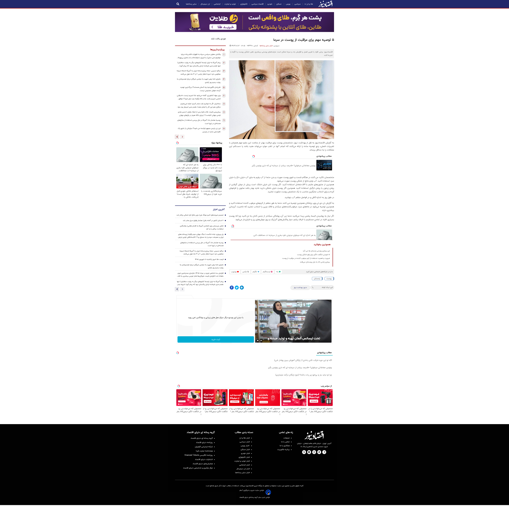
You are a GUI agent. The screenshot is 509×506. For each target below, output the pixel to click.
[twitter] (319, 452)
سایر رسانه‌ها (191, 4)
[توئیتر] (237, 288)
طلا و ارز (309, 4)
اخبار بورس (245, 445)
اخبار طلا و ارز (244, 438)
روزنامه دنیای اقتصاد (204, 442)
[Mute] (261, 340)
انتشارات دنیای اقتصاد (204, 459)
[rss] (304, 452)
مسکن (279, 4)
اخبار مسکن (245, 449)
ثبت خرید (215, 339)
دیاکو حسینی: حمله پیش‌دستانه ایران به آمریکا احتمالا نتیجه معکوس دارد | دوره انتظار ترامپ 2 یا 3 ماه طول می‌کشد (199, 72)
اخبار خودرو (245, 453)
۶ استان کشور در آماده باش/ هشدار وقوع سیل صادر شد (203, 220)
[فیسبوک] (232, 288)
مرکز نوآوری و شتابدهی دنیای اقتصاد (198, 468)
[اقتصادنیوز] (314, 435)
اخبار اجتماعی (244, 465)
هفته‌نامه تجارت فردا (204, 451)
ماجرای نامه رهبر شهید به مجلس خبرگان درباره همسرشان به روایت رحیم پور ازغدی (199, 81)
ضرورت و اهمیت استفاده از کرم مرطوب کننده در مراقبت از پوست (306, 258)
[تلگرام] (242, 288)
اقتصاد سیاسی (257, 4)
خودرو (269, 4)
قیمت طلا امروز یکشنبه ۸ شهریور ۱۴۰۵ (209, 259)
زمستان (317, 278)
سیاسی (297, 4)
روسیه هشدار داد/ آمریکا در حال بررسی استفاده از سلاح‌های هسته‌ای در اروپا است (199, 122)
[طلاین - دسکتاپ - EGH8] (254, 22)
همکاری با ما (285, 445)
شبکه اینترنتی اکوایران (204, 446)
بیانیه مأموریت (283, 449)
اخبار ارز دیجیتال (243, 469)
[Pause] (257, 340)
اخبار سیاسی (245, 442)
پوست (329, 278)
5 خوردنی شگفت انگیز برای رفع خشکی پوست (313, 254)
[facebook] (324, 452)
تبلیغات (286, 438)
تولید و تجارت (230, 4)
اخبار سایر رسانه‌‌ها (242, 472)
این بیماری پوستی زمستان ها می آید (316, 251)
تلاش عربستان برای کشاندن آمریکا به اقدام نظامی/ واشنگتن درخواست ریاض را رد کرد (201, 227)
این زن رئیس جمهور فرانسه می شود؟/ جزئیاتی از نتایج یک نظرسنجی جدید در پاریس (199, 130)
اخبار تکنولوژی (244, 457)
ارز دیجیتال (205, 4)
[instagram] (314, 452)
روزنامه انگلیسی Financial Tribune (199, 455)
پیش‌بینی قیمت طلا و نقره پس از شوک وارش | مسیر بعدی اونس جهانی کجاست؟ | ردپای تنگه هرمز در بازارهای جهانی (199, 114)
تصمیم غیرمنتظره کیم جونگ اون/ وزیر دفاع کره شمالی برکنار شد (200, 215)
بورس (288, 4)
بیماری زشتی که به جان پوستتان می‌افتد (315, 262)
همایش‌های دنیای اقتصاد (203, 463)
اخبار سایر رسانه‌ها (266, 46)
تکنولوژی (243, 4)
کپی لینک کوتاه (327, 287)
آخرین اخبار (219, 209)
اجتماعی (217, 4)
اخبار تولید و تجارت (242, 461)
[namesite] (325, 4)
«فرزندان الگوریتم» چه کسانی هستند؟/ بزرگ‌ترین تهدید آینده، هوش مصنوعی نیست (200, 89)
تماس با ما (285, 442)
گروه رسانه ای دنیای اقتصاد (202, 438)
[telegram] (309, 452)
